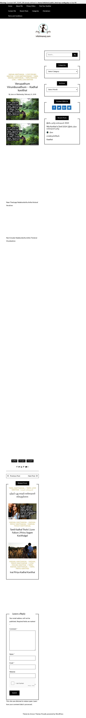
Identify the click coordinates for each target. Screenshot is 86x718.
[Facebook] (54, 108)
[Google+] (64, 108)
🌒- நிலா (50, 132)
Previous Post (15, 476)
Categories (35, 11)
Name (11, 654)
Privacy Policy (31, 6)
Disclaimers (46, 11)
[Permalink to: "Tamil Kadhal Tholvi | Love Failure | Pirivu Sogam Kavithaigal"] (22, 511)
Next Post (31, 476)
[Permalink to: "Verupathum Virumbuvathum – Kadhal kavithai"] (22, 109)
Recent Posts (24, 11)
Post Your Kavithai (45, 6)
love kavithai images (23, 76)
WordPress (59, 714)
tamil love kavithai (25, 80)
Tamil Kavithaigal (17, 488)
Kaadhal (50, 139)
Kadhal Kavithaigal (16, 74)
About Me (19, 6)
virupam (30, 461)
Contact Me (12, 11)
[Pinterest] (69, 108)
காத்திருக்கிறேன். (53, 136)
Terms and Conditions (15, 16)
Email (11, 663)
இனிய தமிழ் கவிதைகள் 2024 (58, 123)
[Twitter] (59, 108)
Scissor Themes (35, 714)
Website (12, 672)
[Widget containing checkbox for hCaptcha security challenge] (22, 683)
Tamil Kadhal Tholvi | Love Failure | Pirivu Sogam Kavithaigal (22, 533)
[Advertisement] (22, 60)
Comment (13, 629)
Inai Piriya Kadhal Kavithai (22, 572)
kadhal (14, 461)
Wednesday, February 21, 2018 (26, 94)
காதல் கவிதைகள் (27, 490)
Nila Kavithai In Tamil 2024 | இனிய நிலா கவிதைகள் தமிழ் (62, 128)
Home (10, 6)
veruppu (22, 461)
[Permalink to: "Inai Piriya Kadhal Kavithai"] (22, 551)
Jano (12, 94)
